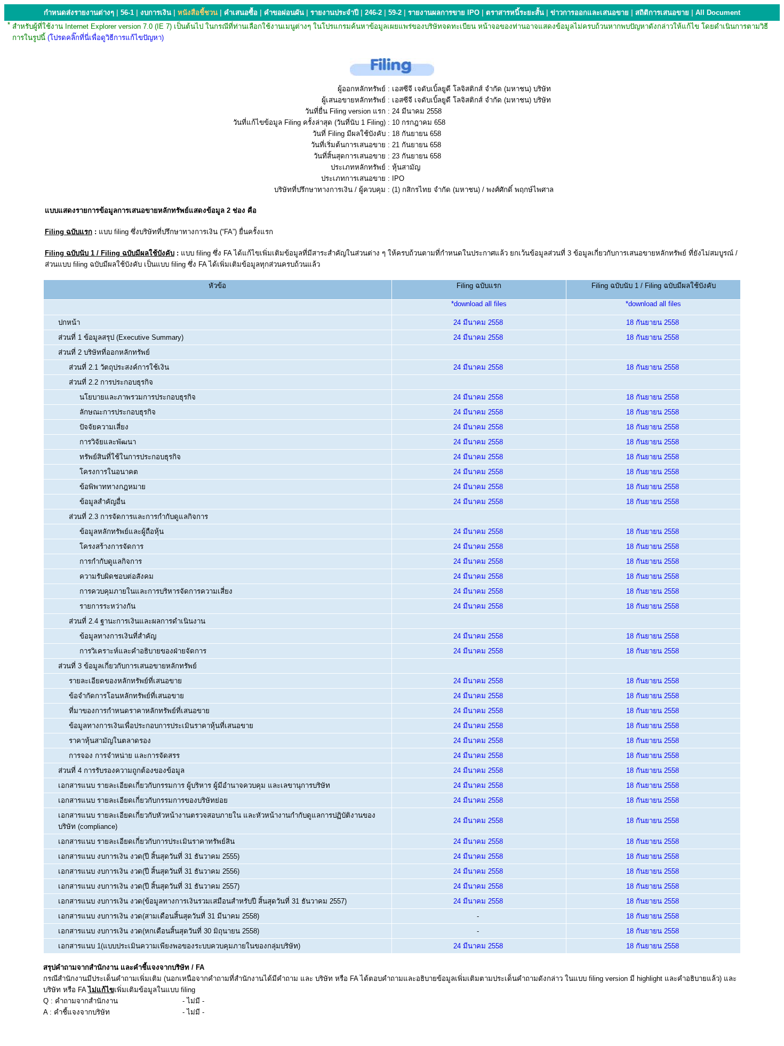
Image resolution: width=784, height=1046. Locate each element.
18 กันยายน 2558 (652, 322)
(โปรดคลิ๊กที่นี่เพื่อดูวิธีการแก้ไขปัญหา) (105, 38)
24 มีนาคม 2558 (478, 322)
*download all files (479, 304)
